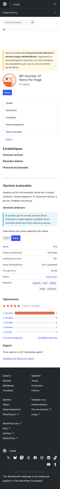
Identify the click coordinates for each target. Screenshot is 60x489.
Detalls (9, 103)
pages (42, 289)
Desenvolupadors (12, 409)
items (45, 283)
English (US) (51, 276)
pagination (51, 289)
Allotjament (8, 385)
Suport (9, 139)
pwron (26, 84)
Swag (35, 414)
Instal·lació (11, 117)
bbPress (8, 433)
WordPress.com (12, 423)
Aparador (36, 375)
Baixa (7, 92)
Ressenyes (11, 110)
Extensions (37, 385)
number (53, 283)
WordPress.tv (11, 414)
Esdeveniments (39, 404)
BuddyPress (10, 438)
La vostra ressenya (12, 337)
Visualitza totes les (47, 337)
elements (37, 283)
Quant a (7, 375)
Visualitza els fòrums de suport (18, 358)
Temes (34, 380)
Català (12, 450)
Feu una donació (41, 409)
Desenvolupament (15, 124)
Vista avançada (14, 131)
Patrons (35, 390)
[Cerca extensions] (32, 22)
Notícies (7, 380)
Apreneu (7, 399)
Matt (7, 428)
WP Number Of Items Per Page (30, 77)
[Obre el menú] (55, 4)
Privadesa (8, 390)
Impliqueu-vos (38, 399)
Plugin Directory (10, 12)
